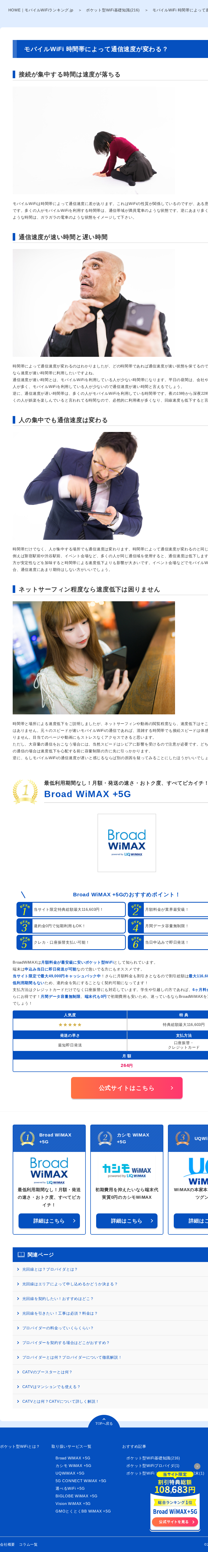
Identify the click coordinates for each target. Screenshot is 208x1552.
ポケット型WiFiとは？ (20, 1446)
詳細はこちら (49, 1221)
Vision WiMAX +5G (73, 1503)
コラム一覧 (28, 1544)
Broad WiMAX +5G (87, 794)
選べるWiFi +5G (70, 1488)
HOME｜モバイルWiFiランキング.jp (40, 10)
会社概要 (7, 1544)
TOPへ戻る (104, 1423)
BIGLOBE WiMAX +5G (77, 1496)
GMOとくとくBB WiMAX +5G (83, 1511)
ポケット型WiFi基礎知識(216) (113, 10)
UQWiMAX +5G (70, 1473)
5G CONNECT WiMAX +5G (81, 1481)
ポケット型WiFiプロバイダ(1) (153, 1465)
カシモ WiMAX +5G (74, 1465)
